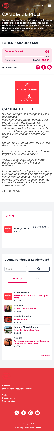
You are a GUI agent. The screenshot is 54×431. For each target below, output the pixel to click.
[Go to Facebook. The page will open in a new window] (23, 414)
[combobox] (39, 6)
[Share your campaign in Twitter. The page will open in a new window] (38, 68)
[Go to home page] (5, 8)
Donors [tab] (10, 215)
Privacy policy (9, 398)
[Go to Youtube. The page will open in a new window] (37, 414)
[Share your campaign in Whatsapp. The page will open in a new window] (49, 68)
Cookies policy (9, 401)
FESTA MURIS (20, 319)
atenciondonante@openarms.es (17, 389)
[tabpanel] (27, 232)
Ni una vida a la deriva (25, 308)
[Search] (39, 269)
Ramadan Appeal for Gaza (26, 330)
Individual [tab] (17, 278)
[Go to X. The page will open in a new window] (16, 414)
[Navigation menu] (49, 5)
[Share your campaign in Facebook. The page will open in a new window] (43, 68)
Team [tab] (36, 278)
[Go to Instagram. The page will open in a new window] (30, 414)
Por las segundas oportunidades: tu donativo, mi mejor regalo (31, 342)
